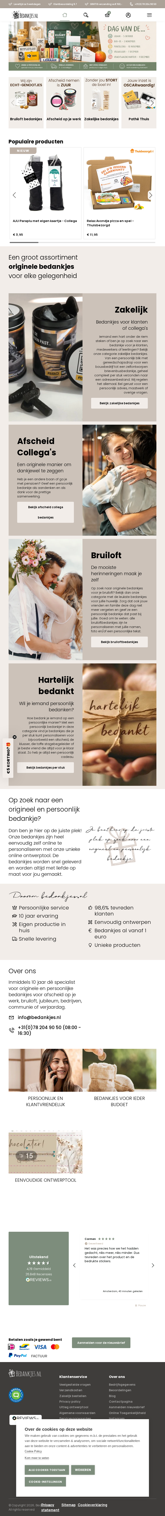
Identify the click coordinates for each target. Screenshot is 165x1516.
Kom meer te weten (37, 1458)
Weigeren (83, 1470)
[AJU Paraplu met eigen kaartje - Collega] (45, 183)
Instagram (117, 1418)
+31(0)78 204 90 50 (145, 4)
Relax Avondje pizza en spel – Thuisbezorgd (110, 223)
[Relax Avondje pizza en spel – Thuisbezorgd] (119, 183)
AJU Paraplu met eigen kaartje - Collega (45, 221)
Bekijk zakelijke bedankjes (119, 403)
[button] (152, 103)
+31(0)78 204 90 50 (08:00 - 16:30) (49, 1030)
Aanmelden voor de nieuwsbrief (101, 1343)
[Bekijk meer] (82, 46)
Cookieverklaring (92, 1504)
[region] (114, 1265)
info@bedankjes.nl (39, 1017)
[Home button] (65, 15)
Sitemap (68, 1504)
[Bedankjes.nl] (25, 15)
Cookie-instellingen (45, 1482)
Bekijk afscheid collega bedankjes (45, 512)
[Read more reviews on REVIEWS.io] (39, 1280)
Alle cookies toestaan (47, 1470)
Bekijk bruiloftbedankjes (119, 642)
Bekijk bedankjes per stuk (45, 767)
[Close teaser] (14, 737)
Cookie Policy (33, 1451)
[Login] (128, 15)
